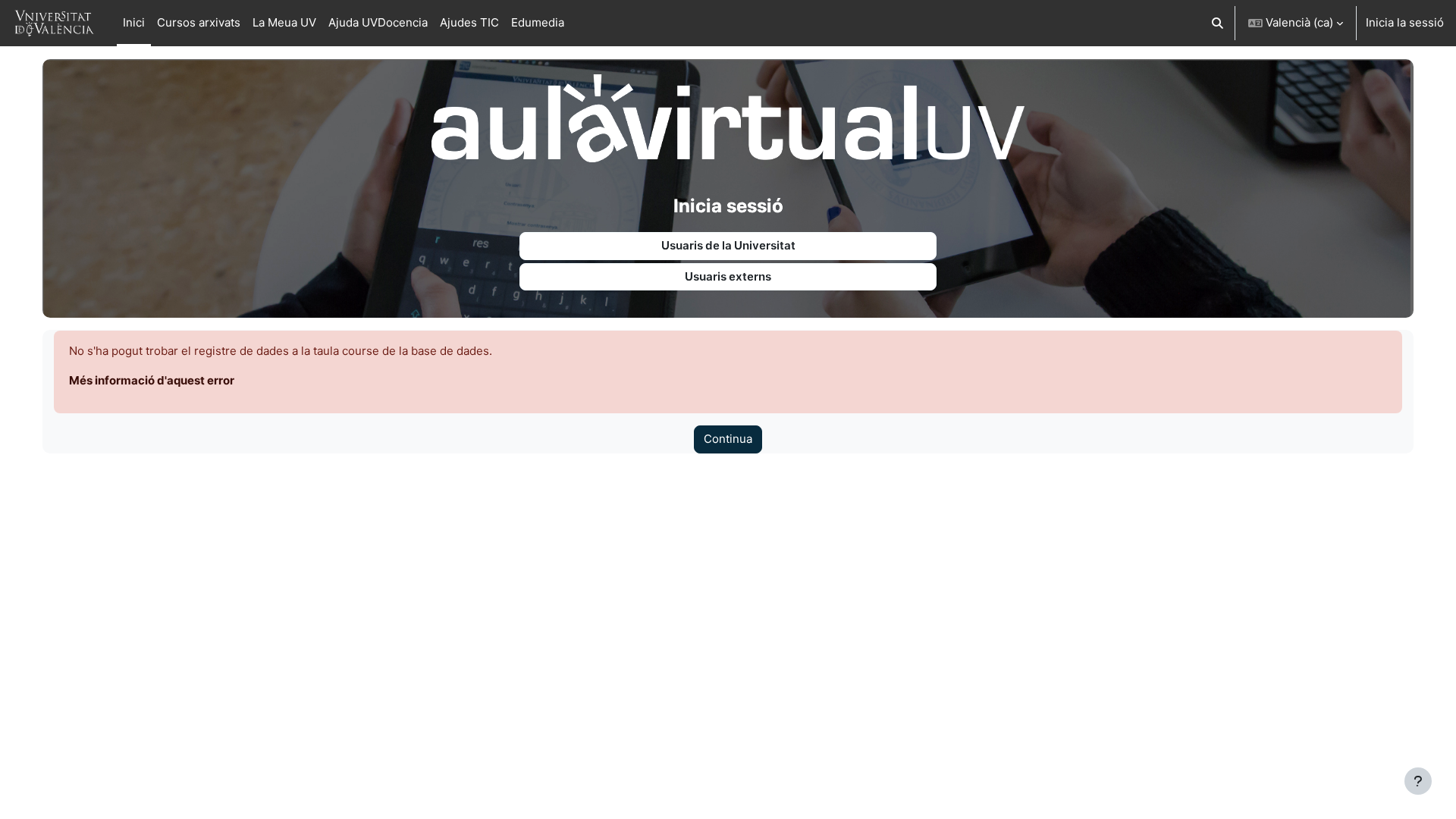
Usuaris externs (728, 276)
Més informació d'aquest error (151, 380)
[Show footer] (1418, 781)
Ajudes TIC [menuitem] (469, 22)
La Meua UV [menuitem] (284, 22)
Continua (728, 438)
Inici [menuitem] (134, 22)
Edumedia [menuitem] (537, 22)
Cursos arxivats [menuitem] (198, 22)
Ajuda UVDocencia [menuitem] (378, 22)
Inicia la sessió (1405, 22)
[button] (1218, 23)
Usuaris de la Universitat (728, 245)
